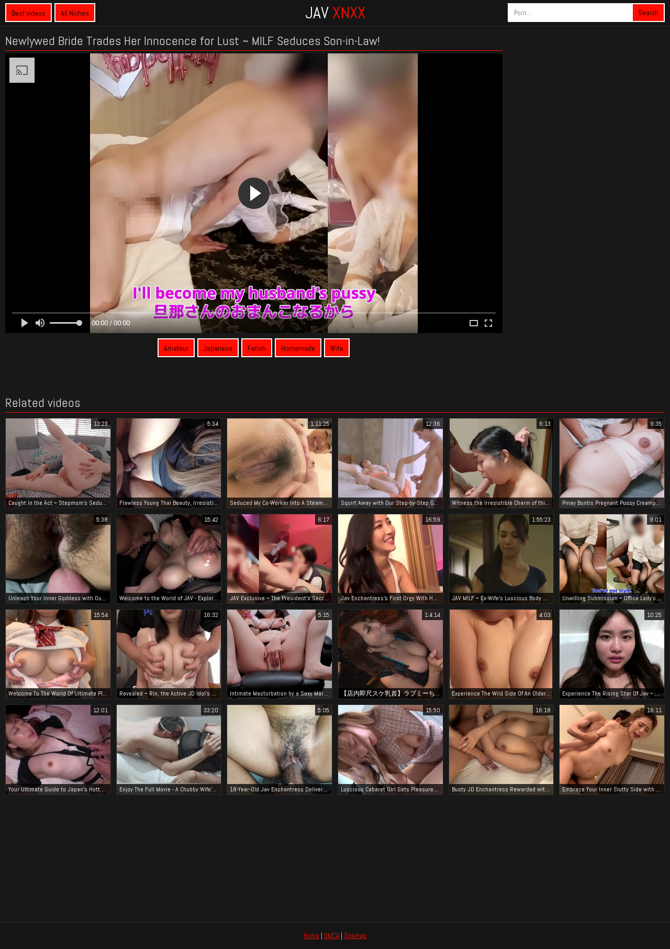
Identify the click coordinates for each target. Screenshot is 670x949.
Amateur (176, 348)
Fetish (257, 348)
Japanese (218, 348)
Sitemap (355, 935)
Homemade (298, 348)
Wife (336, 348)
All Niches (75, 13)
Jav (335, 12)
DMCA (331, 935)
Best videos (29, 13)
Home (311, 935)
